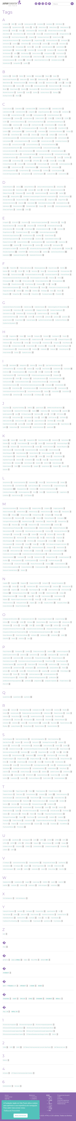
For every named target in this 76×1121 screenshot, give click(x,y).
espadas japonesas (37, 242)
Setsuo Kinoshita (18, 755)
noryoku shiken (49, 602)
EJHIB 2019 (42, 225)
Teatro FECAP (36, 797)
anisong (54, 43)
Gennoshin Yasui (8, 313)
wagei (28, 882)
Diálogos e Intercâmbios (38, 199)
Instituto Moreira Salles (22, 381)
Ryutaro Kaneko (53, 726)
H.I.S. (5, 336)
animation (7, 43)
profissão (28, 680)
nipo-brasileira (47, 596)
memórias (19, 531)
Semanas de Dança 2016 (11, 752)
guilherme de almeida (46, 320)
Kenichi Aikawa (54, 450)
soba (53, 765)
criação (53, 160)
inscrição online (8, 378)
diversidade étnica (63, 203)
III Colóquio (21, 368)
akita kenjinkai (31, 30)
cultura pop (56, 167)
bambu (30, 76)
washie (6, 885)
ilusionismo (58, 368)
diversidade (32, 203)
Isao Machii (7, 394)
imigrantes (32, 372)
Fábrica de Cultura (26, 268)
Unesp (64, 843)
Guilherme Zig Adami (10, 323)
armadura (41, 50)
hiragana (57, 342)
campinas (66, 112)
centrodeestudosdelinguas (56, 121)
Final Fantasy (30, 284)
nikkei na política (52, 593)
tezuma (62, 807)
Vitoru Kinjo (52, 869)
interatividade (60, 385)
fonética (36, 290)
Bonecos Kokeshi (55, 86)
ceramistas (17, 125)
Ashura (30, 60)
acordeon (50, 24)
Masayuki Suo (63, 521)
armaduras (51, 50)
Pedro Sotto (32, 664)
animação (65, 40)
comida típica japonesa (10, 138)
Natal (22, 586)
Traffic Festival (18, 820)
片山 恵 (6, 1011)
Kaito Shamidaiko (44, 440)
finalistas (40, 284)
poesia (22, 671)
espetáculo (7, 245)
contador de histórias (10, 157)
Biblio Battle (7, 82)
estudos (69, 248)
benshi (65, 79)
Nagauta (24, 583)
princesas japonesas (50, 674)
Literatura (34, 489)
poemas (14, 671)
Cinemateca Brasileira (56, 131)
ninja (37, 596)
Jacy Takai (7, 407)
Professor (23, 677)
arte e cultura (37, 53)
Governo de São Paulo (10, 316)
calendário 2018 (31, 108)
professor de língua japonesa (38, 677)
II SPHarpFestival (9, 368)
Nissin (37, 599)
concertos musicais (62, 141)
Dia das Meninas (8, 199)
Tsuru (45, 823)
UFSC (20, 843)
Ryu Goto (54, 723)
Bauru (48, 76)
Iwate (47, 394)
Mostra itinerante (9, 557)
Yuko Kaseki (37, 921)
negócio (6, 589)
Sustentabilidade (60, 778)
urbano (6, 849)
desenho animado (41, 193)
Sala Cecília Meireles (22, 739)
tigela (18, 810)
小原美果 (33, 985)
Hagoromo (14, 336)
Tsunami (38, 823)
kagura (22, 440)
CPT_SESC (37, 160)
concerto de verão (47, 141)
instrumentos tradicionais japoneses (32, 385)
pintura (6, 671)
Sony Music (64, 768)
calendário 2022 (21, 112)
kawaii (38, 446)
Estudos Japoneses (10, 252)
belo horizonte (55, 79)
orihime (57, 625)
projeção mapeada (51, 680)
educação (21, 225)
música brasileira (61, 563)
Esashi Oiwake (50, 235)
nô (44, 599)
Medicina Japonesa (30, 528)
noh (40, 602)
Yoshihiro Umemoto (49, 914)
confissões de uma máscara (12, 154)
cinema (6, 131)
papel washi (7, 658)
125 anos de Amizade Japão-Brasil (13, 1031)
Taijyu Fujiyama (21, 791)
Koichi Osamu (8, 463)
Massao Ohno (33, 524)
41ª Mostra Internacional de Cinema (22, 1073)
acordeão (40, 24)
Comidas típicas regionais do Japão (31, 138)
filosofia (6, 284)
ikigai (38, 368)
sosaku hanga (25, 771)
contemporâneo (25, 157)
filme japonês (8, 281)
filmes (18, 281)
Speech (45, 771)
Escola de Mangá (28, 238)
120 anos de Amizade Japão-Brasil (14, 1028)
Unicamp (20, 846)
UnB (57, 843)
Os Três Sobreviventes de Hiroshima (40, 632)
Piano (64, 667)
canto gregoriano (39, 115)
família (63, 268)
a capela (6, 24)
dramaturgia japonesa (63, 206)
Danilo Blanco (21, 190)
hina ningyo (36, 342)
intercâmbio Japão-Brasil (48, 388)
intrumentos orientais (35, 391)
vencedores (7, 866)
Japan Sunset (8, 411)
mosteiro (39, 550)
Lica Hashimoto (20, 485)
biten (61, 82)
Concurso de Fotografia (51, 147)
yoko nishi (25, 914)
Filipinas (52, 277)
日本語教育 (50, 998)
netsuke (24, 589)
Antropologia (20, 47)
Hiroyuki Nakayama (9, 349)
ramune (14, 710)
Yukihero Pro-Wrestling (11, 921)
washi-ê (62, 882)
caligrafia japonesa (44, 112)
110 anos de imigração (26, 1024)
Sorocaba (15, 771)
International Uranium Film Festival (14, 391)
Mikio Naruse (20, 541)
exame (46, 252)
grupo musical (8, 320)
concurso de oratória (10, 151)
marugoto (62, 518)
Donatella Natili (31, 206)
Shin (45, 758)
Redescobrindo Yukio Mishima (32, 713)
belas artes (24, 79)
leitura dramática (52, 482)
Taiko (31, 791)
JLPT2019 (63, 417)
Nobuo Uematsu (8, 602)
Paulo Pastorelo (62, 661)
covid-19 (28, 160)
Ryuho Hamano (65, 723)
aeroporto (6, 27)
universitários (38, 846)
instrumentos (55, 381)
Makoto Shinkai (46, 511)
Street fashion (19, 775)
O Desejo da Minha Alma (11, 619)
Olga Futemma (54, 622)
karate (33, 443)
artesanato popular (9, 60)
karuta (41, 443)
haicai (22, 336)
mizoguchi (51, 547)
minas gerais (42, 541)
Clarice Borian (16, 134)
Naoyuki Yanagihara (58, 583)
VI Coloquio (18, 866)
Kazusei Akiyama (63, 446)
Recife (65, 710)
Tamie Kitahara (31, 794)
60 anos (18, 1086)
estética (39, 245)
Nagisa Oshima (35, 583)
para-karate (18, 658)
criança (61, 160)
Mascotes (15, 524)
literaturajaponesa (25, 492)
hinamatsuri (47, 342)
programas (39, 680)
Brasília (24, 89)
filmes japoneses (58, 281)
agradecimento (18, 27)
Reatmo (49, 710)
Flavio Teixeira (35, 287)
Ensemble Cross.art (22, 232)
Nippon (6, 599)
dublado (20, 209)
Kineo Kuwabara (22, 456)
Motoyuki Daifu (51, 557)
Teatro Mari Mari (60, 797)
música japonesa (41, 567)
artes (16, 56)
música (49, 563)
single (15, 765)
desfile (62, 193)
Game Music (18, 310)
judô (5, 427)
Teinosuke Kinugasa (39, 804)
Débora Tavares (8, 193)
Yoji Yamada (7, 914)
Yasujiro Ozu (40, 911)
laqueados (33, 482)
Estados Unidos (28, 245)
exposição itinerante (37, 255)
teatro (52, 794)
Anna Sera (63, 43)
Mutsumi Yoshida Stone (11, 570)
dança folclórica (30, 186)
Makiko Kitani (22, 511)
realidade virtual (38, 710)
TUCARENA (64, 823)
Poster (16, 674)
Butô (18, 95)
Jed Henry (38, 414)
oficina (6, 622)
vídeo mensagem (9, 869)
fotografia (7, 294)
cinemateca (42, 131)
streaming (68, 771)
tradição (61, 817)
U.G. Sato (6, 840)
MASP (24, 524)
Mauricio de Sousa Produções (12, 528)
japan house (40, 407)
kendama (43, 450)
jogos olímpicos (40, 420)
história (35, 349)
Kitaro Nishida (59, 456)
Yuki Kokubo (55, 917)
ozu (30, 638)
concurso (6, 144)
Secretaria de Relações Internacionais (36, 749)
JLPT (44, 417)
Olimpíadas (7, 625)
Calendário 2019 (44, 108)
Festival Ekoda (66, 274)
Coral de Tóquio (50, 157)
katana (6, 446)
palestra (51, 651)
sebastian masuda (15, 749)
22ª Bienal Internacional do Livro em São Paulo (37, 1047)
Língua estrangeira (60, 485)
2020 (18, 1047)
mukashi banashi (65, 557)
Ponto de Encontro (33, 671)
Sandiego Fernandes (49, 742)
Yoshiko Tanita (63, 914)
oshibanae (55, 635)
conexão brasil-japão (58, 151)
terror (47, 807)
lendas (63, 482)
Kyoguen (56, 466)
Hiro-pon (6, 346)
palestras (24, 654)
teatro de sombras (22, 797)
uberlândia (16, 840)
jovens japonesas (53, 424)
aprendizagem (8, 50)
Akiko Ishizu (43, 27)
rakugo (6, 710)
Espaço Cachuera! (9, 242)
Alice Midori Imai (19, 34)
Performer (64, 664)
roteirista (15, 723)
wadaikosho (19, 882)
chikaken (61, 125)
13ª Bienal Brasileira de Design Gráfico (38, 1034)
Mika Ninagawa (8, 541)
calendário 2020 (57, 108)
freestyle (26, 294)
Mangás (58, 515)
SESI (65, 752)
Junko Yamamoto (39, 427)
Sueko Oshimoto (43, 775)
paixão (28, 651)
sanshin (6, 745)
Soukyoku (36, 771)
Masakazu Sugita (28, 521)
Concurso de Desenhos (49, 144)
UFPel (5, 843)
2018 (5, 1047)
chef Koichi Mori (37, 125)
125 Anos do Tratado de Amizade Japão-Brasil (40, 1031)
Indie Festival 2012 (9, 375)
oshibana (34, 635)
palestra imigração (63, 651)
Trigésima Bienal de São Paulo (46, 820)
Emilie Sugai (29, 229)
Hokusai (53, 349)
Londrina (6, 495)
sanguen (61, 742)
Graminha (39, 316)
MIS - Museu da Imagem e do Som (57, 544)
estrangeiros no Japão (10, 248)
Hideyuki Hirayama (64, 339)
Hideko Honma (37, 339)
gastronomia (29, 310)
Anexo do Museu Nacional (11, 40)
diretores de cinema (9, 203)
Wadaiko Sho (8, 882)
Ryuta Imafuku (40, 726)
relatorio (6, 716)
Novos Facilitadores (22, 606)
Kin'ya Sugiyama (8, 456)
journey (21, 424)
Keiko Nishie (19, 450)
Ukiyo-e (37, 843)
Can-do (6, 115)
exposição (7, 255)
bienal (41, 82)
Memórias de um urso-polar (34, 531)
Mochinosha (61, 547)
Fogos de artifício (9, 290)
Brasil (5, 89)
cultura (6, 167)
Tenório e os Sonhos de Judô (12, 807)
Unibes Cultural (8, 846)
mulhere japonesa (31, 560)
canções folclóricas (17, 115)
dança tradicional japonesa (46, 186)
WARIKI (46, 882)
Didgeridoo (52, 199)
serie (52, 752)
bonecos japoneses (40, 86)
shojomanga (22, 762)
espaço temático (23, 242)
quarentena (18, 697)
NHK (44, 589)
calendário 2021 (8, 112)
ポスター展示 (45, 960)
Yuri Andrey (58, 921)
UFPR (13, 843)
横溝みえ (59, 998)
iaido (5, 365)
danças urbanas (8, 190)
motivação (21, 557)
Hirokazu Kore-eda (18, 346)
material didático (46, 524)
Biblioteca (33, 82)
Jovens (29, 424)
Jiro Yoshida (28, 417)
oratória (39, 625)
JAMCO (31, 407)
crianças (21, 164)
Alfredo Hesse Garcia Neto (56, 30)
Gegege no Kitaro (42, 310)
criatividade (31, 164)
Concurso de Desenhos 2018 (32, 147)
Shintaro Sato (53, 758)
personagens (30, 667)
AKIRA (14, 30)
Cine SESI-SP (62, 128)
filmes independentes (43, 281)
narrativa (6, 586)
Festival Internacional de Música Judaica (15, 277)
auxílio (26, 63)
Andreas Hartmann (44, 37)
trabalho (52, 817)
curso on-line (52, 174)
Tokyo (40, 814)
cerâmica (7, 125)
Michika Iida (21, 537)
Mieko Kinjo (50, 537)
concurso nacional (42, 151)
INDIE (56, 372)
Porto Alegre (65, 671)
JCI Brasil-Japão (26, 414)
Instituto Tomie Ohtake (40, 381)
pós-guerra (7, 674)
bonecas (20, 86)
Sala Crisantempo (54, 739)
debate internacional (57, 190)
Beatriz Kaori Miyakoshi (10, 79)
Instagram (27, 378)
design (6, 196)
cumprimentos (24, 170)
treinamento (29, 820)
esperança (63, 242)
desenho (30, 193)
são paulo (38, 745)
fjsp (54, 284)
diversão (22, 203)
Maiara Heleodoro (9, 511)
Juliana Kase (14, 427)
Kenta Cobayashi (47, 453)
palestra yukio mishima (10, 654)
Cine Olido (52, 128)
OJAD (22, 622)
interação (49, 385)
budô (28, 92)
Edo (63, 222)
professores (53, 677)
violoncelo (35, 869)
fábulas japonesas (41, 268)
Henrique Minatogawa (10, 339)
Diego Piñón (62, 199)
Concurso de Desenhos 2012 (12, 147)
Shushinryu (49, 762)
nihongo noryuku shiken (21, 593)
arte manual (61, 53)
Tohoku (25, 814)
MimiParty (31, 541)
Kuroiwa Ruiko (27, 466)
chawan (26, 125)
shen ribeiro (63, 755)
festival (6, 274)
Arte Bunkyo (25, 53)
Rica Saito (18, 719)
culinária (54, 164)
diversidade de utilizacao (46, 203)
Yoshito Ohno (22, 917)
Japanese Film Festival (22, 411)
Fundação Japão (48, 294)
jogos (30, 420)
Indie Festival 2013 (23, 375)
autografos (18, 63)
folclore (20, 290)
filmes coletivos (28, 281)
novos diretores (8, 606)
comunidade (7, 141)
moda (5, 550)
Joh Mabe (51, 420)
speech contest (55, 771)
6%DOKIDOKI (8, 1086)
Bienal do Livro (51, 82)
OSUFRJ (6, 638)
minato (52, 541)
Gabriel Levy (28, 307)
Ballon (22, 76)
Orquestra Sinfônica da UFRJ (56, 628)
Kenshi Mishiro (35, 453)
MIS (42, 544)
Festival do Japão (17, 274)
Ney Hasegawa (34, 589)
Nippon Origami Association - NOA (22, 599)
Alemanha (42, 30)
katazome (14, 446)
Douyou (42, 206)
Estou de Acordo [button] (20, 1115)
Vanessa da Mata (35, 862)
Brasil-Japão (14, 89)
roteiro (24, 723)
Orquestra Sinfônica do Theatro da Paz (15, 632)
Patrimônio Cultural (9, 661)
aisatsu (28, 27)
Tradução (6, 820)
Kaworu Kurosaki (49, 446)
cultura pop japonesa (10, 170)
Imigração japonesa (19, 372)
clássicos (34, 134)
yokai (16, 914)
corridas (68, 157)
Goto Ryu (54, 313)
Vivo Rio (62, 869)
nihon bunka (66, 589)
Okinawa (30, 622)
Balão (14, 76)
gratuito (49, 316)
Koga (38, 459)
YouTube (32, 917)
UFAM (50, 840)
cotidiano (6, 160)
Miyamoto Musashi (38, 547)
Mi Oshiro (51, 534)
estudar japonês (57, 248)
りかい (26, 960)
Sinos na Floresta (26, 765)
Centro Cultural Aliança (18, 121)
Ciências (43, 128)
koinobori (18, 463)
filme (60, 277)
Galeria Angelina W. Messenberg (58, 307)
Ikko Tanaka (47, 368)
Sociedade (7, 768)
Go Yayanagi (31, 313)
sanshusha (15, 745)
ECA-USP (16, 222)
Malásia (57, 511)
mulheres (43, 560)
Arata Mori (32, 50)
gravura (57, 316)
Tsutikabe (54, 823)
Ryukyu (6, 726)
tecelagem (53, 801)
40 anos (6, 1073)
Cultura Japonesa (31, 167)
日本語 (31, 998)
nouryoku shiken (63, 602)
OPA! (31, 625)
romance (6, 723)
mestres (26, 534)
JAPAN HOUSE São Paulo (55, 407)
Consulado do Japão (30, 154)
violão (19, 869)
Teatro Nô (27, 801)
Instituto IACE (8, 381)
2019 (12, 1047)
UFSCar (28, 843)
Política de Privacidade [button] (12, 1110)
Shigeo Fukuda (23, 758)
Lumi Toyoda (28, 495)
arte (16, 53)
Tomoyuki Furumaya (10, 817)
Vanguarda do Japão (50, 862)
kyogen (37, 466)
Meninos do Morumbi (61, 531)
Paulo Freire (50, 661)
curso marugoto (39, 174)
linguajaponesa (22, 489)
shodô (12, 762)
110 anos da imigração (10, 1024)
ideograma (24, 365)
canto (29, 115)
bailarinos (6, 76)
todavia (6, 814)
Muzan (24, 570)
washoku (14, 885)
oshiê (63, 635)
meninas (49, 531)
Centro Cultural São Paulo (36, 121)
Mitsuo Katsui (17, 547)
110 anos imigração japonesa (45, 1024)
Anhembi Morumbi (52, 40)
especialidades (51, 242)
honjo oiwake (7, 352)
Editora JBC (55, 222)
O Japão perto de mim (28, 619)
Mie (42, 537)
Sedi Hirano (54, 749)
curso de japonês (58, 170)
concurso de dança (33, 144)
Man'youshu (66, 511)
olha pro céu (66, 622)
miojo (35, 544)
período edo (7, 667)
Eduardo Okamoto (9, 225)
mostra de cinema (59, 550)
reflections (48, 713)
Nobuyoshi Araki (22, 602)
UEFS (42, 840)
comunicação (63, 138)
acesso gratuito (30, 24)
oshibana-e (45, 635)
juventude (51, 427)
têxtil (54, 807)
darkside (31, 190)
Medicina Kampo (45, 528)
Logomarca (64, 492)
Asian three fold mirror (42, 60)
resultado (49, 716)
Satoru (58, 745)
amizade (6, 37)
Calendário (19, 108)
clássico (26, 134)
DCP (46, 190)
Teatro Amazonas (62, 794)
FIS (48, 284)
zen (5, 934)
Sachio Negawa (8, 739)
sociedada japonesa (63, 765)
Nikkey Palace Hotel (10, 596)
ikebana (30, 368)
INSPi (18, 378)
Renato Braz (16, 716)
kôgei (45, 459)
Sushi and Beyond (35, 778)
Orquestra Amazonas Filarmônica (13, 628)
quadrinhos (7, 697)
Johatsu (60, 420)
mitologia (6, 547)
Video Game (58, 866)
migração (60, 537)
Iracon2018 (56, 391)
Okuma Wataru (41, 622)
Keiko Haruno (8, 450)
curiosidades (36, 170)
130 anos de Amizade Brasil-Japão (13, 1034)
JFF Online (61, 414)
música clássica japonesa (11, 567)
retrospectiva (7, 719)
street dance (7, 775)
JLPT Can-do (53, 417)
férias (43, 271)
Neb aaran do (67, 586)
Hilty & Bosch (18, 342)
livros (42, 492)
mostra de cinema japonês (12, 554)
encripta (61, 229)
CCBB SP (59, 118)
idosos (41, 365)
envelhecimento (28, 235)
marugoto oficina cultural (11, 521)
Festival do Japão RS (52, 274)
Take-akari (20, 794)
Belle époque (43, 79)
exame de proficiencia (58, 252)
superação (15, 778)
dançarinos (61, 186)
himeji (27, 342)
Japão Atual (45, 411)
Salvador (18, 742)
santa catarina (26, 745)
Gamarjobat (7, 310)
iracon (47, 391)
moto (30, 557)
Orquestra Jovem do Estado (36, 628)
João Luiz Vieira (20, 420)
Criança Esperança (9, 164)
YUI (47, 917)
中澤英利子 (7, 973)
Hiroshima (42, 346)
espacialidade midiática (52, 238)
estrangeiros (57, 245)
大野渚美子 (23, 985)
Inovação (57, 375)
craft (45, 160)
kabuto (14, 440)
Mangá (15, 515)
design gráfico (16, 196)
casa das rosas (28, 118)
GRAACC (22, 316)
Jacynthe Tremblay (19, 407)
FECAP (21, 271)
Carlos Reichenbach (54, 115)
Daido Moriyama (8, 186)
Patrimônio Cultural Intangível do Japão (31, 661)
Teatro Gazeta (48, 797)
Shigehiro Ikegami (9, 758)
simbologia (7, 765)
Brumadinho (34, 89)
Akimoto (6, 30)
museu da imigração (22, 563)
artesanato (62, 56)
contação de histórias (62, 154)
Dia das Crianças (65, 196)
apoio (37, 47)
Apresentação (21, 50)
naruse (15, 586)
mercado (17, 534)
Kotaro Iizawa (7, 466)
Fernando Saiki (66, 271)
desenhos (53, 193)
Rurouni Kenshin (34, 723)
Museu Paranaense (37, 563)
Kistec (41, 456)
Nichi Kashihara (54, 589)
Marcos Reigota (50, 518)
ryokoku (46, 723)
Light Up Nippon (34, 485)
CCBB (51, 118)
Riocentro (39, 719)
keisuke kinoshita (31, 450)
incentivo (48, 372)
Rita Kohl (49, 719)
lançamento (7, 482)
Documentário (18, 206)
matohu (58, 524)
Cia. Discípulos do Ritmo (30, 128)
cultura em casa (17, 167)
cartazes (18, 118)
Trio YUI (6, 823)
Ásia (5, 947)
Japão (35, 411)
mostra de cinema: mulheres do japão (35, 554)
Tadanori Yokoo (8, 791)
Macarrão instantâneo (10, 508)
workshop (55, 885)
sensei (33, 752)
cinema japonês (18, 131)
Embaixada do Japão (55, 225)
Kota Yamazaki (58, 463)
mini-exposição (8, 544)
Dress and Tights (9, 209)
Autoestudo (7, 63)
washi (54, 882)
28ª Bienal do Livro (60, 1047)
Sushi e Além (47, 778)
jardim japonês (8, 414)
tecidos (63, 801)
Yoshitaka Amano (9, 917)
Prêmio (24, 674)
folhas (28, 290)
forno (52, 290)
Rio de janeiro (29, 719)
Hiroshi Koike (31, 346)
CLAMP (6, 134)
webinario (32, 885)
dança (19, 186)
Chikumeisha (7, 128)
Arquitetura (62, 50)
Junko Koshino (26, 427)
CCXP (5, 121)
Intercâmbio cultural (30, 388)
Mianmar (60, 534)
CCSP (67, 118)
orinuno (65, 625)
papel (43, 654)
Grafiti (31, 316)
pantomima (34, 654)
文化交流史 (7, 998)
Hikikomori (7, 342)
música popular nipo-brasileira (59, 567)
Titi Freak (66, 810)
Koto (17, 466)
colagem (44, 134)
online (24, 625)
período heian (18, 667)
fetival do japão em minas (38, 277)
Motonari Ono (39, 557)
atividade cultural (58, 60)
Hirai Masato (67, 342)
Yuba (40, 917)
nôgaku (33, 602)
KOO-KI (47, 463)
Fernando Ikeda (53, 271)
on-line (16, 625)
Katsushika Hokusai (27, 446)
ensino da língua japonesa (48, 232)
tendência (51, 804)
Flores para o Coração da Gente (59, 287)
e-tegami (6, 222)
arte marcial (7, 56)
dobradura (7, 206)
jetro (46, 414)
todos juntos (15, 814)
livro (35, 492)
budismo (20, 92)
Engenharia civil (8, 232)
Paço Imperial (8, 651)
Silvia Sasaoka (60, 762)
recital (6, 713)
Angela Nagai (39, 40)
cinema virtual (31, 131)
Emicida (19, 229)
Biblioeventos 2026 (20, 82)
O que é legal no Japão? (45, 619)
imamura (6, 372)
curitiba (46, 170)
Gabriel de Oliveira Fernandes (12, 307)
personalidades (42, 667)
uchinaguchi (26, 840)
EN (54, 229)
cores (60, 157)
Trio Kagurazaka (63, 820)
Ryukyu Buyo (28, 726)
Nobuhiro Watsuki (54, 599)
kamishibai (66, 440)
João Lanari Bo (8, 420)
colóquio (53, 134)
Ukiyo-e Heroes (47, 843)
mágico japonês (59, 508)
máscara (6, 524)
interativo (6, 388)
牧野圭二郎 (15, 1011)
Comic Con (63, 134)
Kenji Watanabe (22, 453)
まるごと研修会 (17, 960)
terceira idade (28, 807)
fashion (6, 271)
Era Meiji (39, 235)
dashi (39, 190)
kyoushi (65, 466)
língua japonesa (9, 489)
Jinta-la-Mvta (17, 417)
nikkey (62, 593)
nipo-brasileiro (59, 596)
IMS (40, 372)
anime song (36, 43)
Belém (33, 79)
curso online (63, 174)
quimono (28, 697)
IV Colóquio (39, 394)
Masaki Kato (40, 521)
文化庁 (15, 998)
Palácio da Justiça (39, 651)
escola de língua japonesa (11, 238)
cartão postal (8, 118)
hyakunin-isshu (27, 352)
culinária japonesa (65, 164)
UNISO (28, 846)
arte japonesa (49, 53)
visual (43, 869)
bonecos (28, 86)
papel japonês (53, 654)
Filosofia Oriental (17, 284)
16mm (55, 1034)
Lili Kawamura (47, 485)
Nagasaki (15, 583)
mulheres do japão (55, 560)
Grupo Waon (20, 320)
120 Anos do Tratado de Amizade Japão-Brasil (41, 1028)
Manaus (6, 515)
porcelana (54, 671)
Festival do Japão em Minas (34, 274)
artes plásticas (51, 56)
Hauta (65, 336)
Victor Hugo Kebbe (39, 866)
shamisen (41, 755)
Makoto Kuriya (34, 511)
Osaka (56, 632)
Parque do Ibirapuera (42, 658)
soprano (6, 771)
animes (46, 43)
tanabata (42, 794)
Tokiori (32, 814)
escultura (39, 238)
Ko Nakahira (29, 459)
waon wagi (37, 882)
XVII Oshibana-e (21, 898)
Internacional (62, 388)
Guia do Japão (32, 320)
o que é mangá (61, 619)
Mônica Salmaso (16, 550)
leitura (42, 482)
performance (54, 664)
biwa (68, 82)
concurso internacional (26, 151)
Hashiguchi (56, 336)
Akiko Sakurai (65, 27)
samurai (27, 742)
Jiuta (37, 417)
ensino (34, 232)
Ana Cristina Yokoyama (19, 37)
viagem (27, 866)
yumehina (48, 921)
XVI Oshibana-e (8, 898)
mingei (60, 541)
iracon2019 (66, 391)
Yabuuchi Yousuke (9, 911)
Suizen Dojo (55, 775)
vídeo (50, 866)
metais (35, 534)
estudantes (24, 248)
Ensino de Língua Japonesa (12, 235)
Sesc (59, 752)
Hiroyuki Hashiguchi (63, 346)
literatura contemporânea (48, 489)
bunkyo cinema (8, 95)
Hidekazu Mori (25, 339)
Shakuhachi (30, 755)
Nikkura (22, 596)
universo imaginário (52, 846)
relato (68, 713)
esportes (17, 245)
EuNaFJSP (23, 252)
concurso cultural (18, 144)
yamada (21, 911)
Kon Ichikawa (29, 463)
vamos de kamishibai (20, 862)
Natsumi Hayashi (45, 586)
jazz (17, 414)
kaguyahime (31, 440)
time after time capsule (30, 810)
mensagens (7, 534)
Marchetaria (30, 518)
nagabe (6, 583)
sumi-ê (64, 775)
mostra (48, 550)
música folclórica (27, 567)
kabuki (6, 440)
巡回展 (40, 985)
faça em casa (53, 268)
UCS (36, 840)
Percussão (43, 664)
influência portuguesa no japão (41, 375)
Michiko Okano (33, 537)
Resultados (59, 716)
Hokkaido (44, 349)
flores (44, 287)
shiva (5, 762)
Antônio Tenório (8, 47)
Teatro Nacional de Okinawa (12, 801)
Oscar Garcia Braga (22, 635)
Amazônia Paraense (51, 34)
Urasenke (64, 846)
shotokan (32, 762)
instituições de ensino (56, 378)
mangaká (49, 515)
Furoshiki (59, 294)
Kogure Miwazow (55, 459)
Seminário (25, 752)
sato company (49, 745)
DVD (28, 209)
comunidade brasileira (22, 141)
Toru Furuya (31, 817)
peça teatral (21, 664)
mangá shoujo (38, 515)
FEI (28, 271)
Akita (21, 30)
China (17, 128)
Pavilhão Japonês (9, 664)
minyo (28, 544)
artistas (21, 60)
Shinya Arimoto (66, 758)
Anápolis (32, 37)
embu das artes (8, 229)
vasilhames (63, 862)
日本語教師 (40, 998)
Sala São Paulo (8, 742)
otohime (22, 638)
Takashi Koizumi (8, 794)
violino (27, 869)
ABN (14, 24)
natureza (56, 586)
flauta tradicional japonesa (11, 287)
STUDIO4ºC (30, 775)
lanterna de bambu (20, 482)
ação (20, 24)
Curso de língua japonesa (11, 174)
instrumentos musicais (10, 385)
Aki (35, 27)
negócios (15, 589)
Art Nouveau (7, 53)
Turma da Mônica (9, 827)
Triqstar (14, 823)
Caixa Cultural (8, 108)
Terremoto (39, 807)
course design (17, 160)
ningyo (30, 596)
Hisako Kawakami (24, 349)
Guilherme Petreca (61, 320)
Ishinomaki (17, 394)
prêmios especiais (35, 674)
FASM (13, 271)
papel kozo (64, 654)
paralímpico (28, 658)
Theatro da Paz (8, 810)
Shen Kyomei (52, 755)
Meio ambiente (8, 531)
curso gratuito (26, 174)
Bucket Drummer (9, 92)
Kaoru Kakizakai (23, 443)
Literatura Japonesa (10, 492)
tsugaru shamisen (26, 823)
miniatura (19, 544)
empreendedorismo (43, 229)
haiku (29, 336)
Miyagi (27, 547)
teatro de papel (8, 797)
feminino (35, 271)
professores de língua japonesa (13, 680)
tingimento (44, 810)
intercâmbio (16, 388)
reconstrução (15, 713)
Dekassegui (20, 193)
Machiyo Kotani (25, 508)
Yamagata (30, 911)
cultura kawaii (45, 167)
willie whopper (43, 885)
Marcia (40, 518)
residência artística (37, 716)
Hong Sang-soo (64, 349)
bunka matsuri (46, 92)
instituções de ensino (40, 378)
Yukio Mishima (26, 921)
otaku (14, 638)
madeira (48, 508)
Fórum (60, 290)
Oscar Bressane (8, 635)
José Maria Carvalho (9, 424)
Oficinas (14, 622)
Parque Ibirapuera (58, 658)
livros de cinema (52, 492)
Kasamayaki (51, 443)
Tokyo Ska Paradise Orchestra (54, 814)
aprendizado (61, 47)
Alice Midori (7, 34)
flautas (25, 287)
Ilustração (68, 368)
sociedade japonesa (39, 768)
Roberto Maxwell (60, 719)
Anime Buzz (25, 43)
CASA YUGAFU (41, 118)
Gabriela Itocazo (40, 307)
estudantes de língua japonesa (40, 248)
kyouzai (6, 469)
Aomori (30, 47)
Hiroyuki (51, 346)
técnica (6, 804)
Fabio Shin (14, 268)
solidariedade (53, 768)
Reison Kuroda (59, 713)
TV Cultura (21, 827)
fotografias (17, 294)
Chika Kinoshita (50, 125)
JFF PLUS (6, 417)
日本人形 (23, 998)
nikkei (41, 593)
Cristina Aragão (43, 164)
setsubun (6, 755)
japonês (66, 411)
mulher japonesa (17, 560)
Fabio (5, 268)
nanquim (45, 583)
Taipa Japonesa (41, 791)
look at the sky (17, 495)
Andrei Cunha (58, 37)
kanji (13, 443)
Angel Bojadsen (27, 40)
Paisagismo (19, 651)
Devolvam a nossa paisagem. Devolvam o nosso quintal (40, 196)
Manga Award (26, 515)
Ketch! (58, 453)
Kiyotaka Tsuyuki (8, 459)
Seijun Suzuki (64, 749)
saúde (66, 745)
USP (13, 849)
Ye (60, 911)
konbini (39, 463)
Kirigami (33, 456)
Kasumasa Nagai (63, 443)
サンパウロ (35, 960)
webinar (23, 885)
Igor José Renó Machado (54, 365)
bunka (36, 92)
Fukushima (36, 294)
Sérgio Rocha (43, 752)
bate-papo (39, 76)
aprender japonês (48, 47)
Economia (25, 222)
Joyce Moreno (66, 424)
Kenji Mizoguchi (8, 453)
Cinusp (69, 131)
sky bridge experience (41, 765)
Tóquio (22, 817)
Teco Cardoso (25, 804)
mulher (6, 560)
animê (16, 43)
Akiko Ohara (54, 27)
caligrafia (32, 112)
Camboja (56, 112)
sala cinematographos (38, 739)
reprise (26, 716)
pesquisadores (55, 667)
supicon (24, 778)
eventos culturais (35, 252)
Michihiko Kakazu (9, 537)
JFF (53, 414)
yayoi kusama (52, 911)
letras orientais (8, 485)
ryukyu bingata (16, 726)
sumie (6, 778)
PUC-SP (6, 684)
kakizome (55, 440)
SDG (5, 749)
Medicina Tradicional (60, 528)
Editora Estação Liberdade (40, 222)
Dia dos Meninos (22, 199)
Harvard (46, 336)
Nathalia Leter (32, 586)
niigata (34, 593)
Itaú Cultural (28, 394)
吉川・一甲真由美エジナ (10, 985)
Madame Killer (37, 508)
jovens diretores (40, 424)
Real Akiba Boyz (25, 710)
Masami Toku (51, 521)
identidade (14, 365)
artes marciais (39, 56)
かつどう (6, 960)
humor (17, 352)
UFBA (58, 840)
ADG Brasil (60, 24)
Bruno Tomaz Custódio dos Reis (51, 89)
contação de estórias (46, 154)
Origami (48, 625)
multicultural (7, 563)
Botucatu (66, 86)
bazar (55, 76)
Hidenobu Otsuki (50, 339)
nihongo (6, 593)
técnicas (15, 804)
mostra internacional (56, 554)
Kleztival (20, 459)
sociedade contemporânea (22, 768)
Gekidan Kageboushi (57, 310)
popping (45, 671)
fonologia (44, 290)
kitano (49, 456)
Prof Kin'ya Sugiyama (10, 677)
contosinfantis (38, 157)
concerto (35, 141)
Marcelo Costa (8, 518)
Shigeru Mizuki (35, 758)
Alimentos (31, 34)
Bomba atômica (8, 86)
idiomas (33, 365)
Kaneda (6, 443)
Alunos (39, 34)
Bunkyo (56, 92)
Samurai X (36, 742)
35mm (6, 1060)
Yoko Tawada (35, 914)
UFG (65, 840)
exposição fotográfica (21, 255)
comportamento (50, 138)
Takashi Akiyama (55, 791)
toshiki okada (42, 817)
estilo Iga (47, 245)
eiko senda (31, 225)
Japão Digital (56, 411)
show (40, 762)
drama (50, 206)
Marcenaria (19, 518)
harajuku (37, 336)
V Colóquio (7, 862)
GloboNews (21, 313)
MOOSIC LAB (28, 550)
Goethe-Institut (43, 313)
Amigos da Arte (65, 34)
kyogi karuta (46, 466)
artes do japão (26, 56)
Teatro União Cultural (40, 801)
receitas (57, 710)
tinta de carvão (56, 810)
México (43, 534)
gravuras (65, 316)
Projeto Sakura (65, 680)
